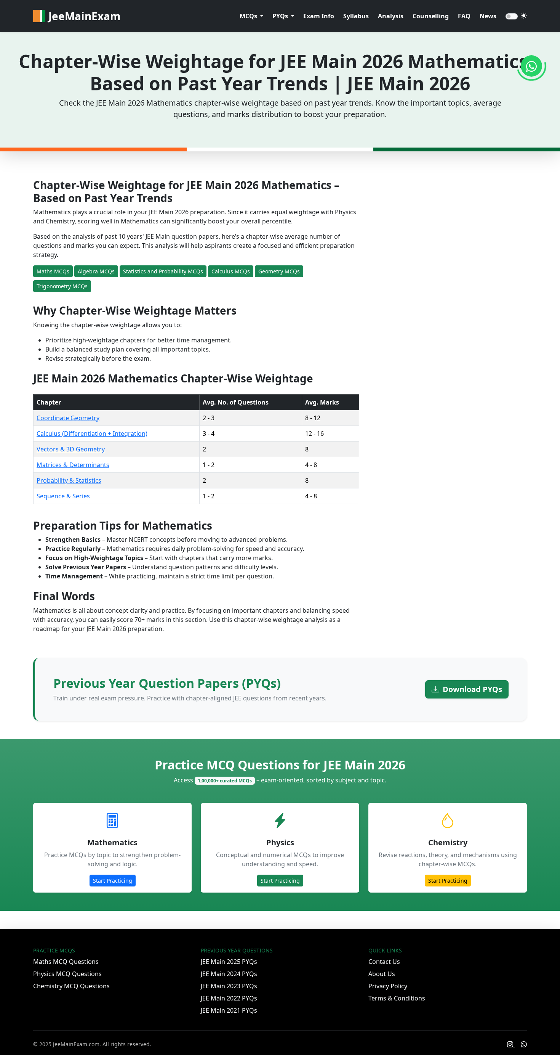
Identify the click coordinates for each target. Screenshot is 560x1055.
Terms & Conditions (396, 998)
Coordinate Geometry (68, 418)
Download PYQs (471, 689)
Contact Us (384, 961)
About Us (381, 974)
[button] (251, 16)
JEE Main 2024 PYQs (229, 974)
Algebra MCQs (96, 271)
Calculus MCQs (230, 271)
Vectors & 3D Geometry (71, 449)
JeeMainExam (84, 16)
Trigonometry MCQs (62, 286)
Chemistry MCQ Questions (71, 986)
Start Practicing (112, 880)
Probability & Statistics (69, 480)
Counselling (431, 16)
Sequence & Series (63, 496)
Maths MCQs (53, 271)
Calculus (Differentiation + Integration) (92, 433)
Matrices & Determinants (73, 465)
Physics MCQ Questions (67, 974)
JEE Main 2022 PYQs (229, 998)
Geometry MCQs (279, 271)
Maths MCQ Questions (66, 961)
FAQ (464, 16)
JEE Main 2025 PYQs (229, 961)
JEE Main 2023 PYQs (229, 986)
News (488, 16)
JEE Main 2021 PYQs (229, 1010)
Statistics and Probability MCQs (163, 271)
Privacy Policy (387, 986)
